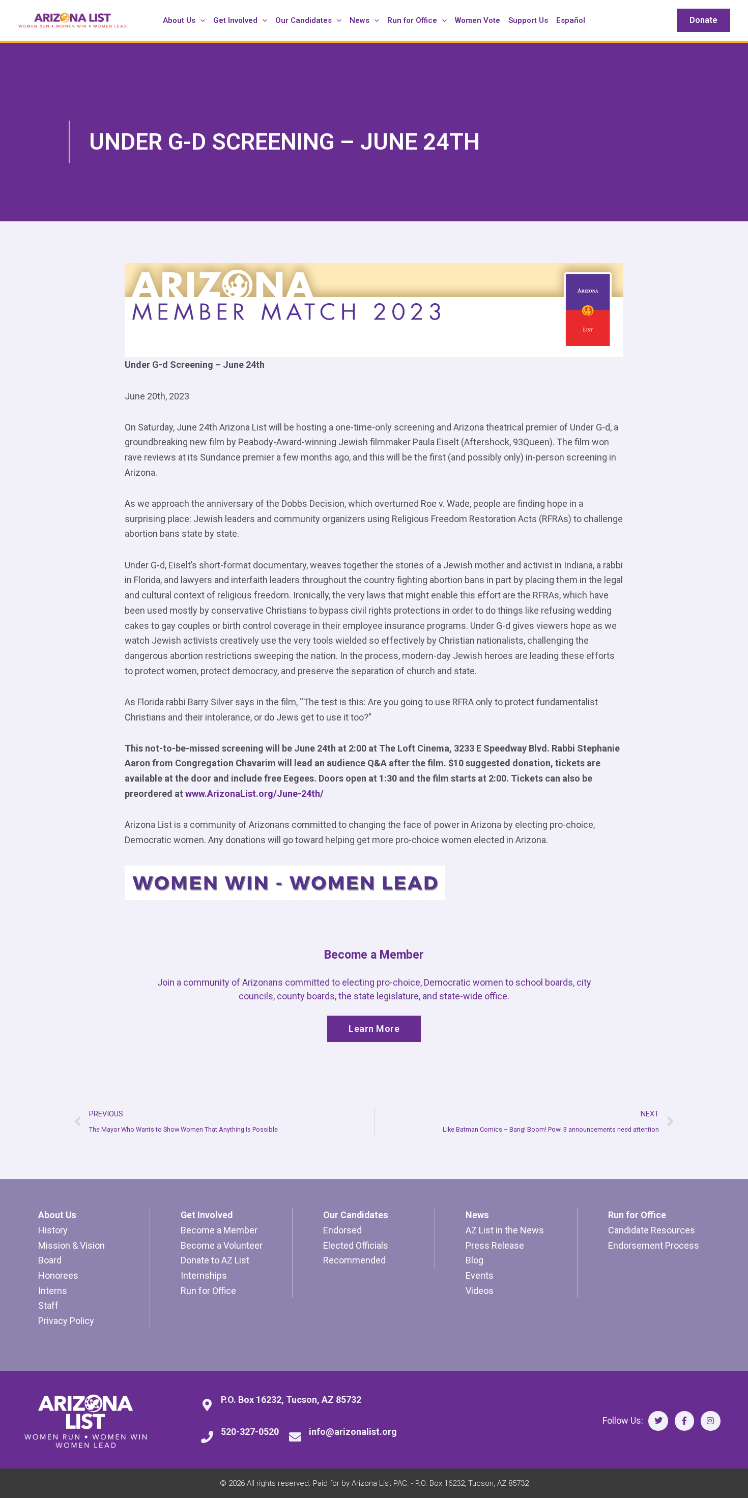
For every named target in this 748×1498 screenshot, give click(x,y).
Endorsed (342, 1230)
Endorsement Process (653, 1245)
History (53, 1230)
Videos (480, 1290)
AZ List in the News (505, 1230)
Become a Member (219, 1230)
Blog (474, 1260)
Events (480, 1275)
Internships (204, 1275)
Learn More (374, 1028)
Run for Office (208, 1290)
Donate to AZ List (215, 1260)
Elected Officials (355, 1245)
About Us (57, 1214)
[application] (200, 20)
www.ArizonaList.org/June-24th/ (254, 793)
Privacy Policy (66, 1320)
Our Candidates (355, 1214)
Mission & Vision (71, 1245)
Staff (48, 1305)
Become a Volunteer (222, 1245)
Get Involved (207, 1214)
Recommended (354, 1260)
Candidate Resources (651, 1230)
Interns (52, 1290)
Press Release (495, 1245)
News (477, 1214)
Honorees (58, 1275)
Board (50, 1260)
